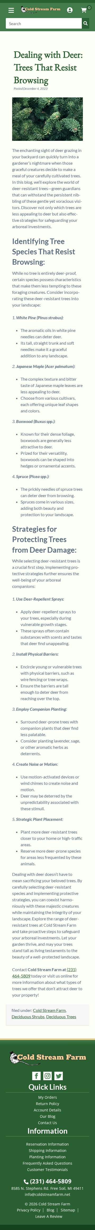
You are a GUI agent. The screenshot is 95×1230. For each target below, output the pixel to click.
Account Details (47, 1109)
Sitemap (68, 1210)
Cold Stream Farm (49, 1010)
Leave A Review (48, 1216)
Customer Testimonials (47, 1169)
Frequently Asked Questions (47, 1163)
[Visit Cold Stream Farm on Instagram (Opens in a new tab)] (47, 1077)
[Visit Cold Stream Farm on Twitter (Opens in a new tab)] (58, 1077)
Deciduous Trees (61, 1016)
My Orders (47, 1097)
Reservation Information (47, 1144)
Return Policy (47, 1103)
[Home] (40, 14)
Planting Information (47, 1156)
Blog (50, 1210)
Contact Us (47, 1122)
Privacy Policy (28, 1210)
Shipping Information (47, 1150)
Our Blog (47, 1116)
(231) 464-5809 (50, 1181)
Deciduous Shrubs (28, 1016)
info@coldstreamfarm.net (47, 1194)
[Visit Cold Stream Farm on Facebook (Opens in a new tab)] (36, 1077)
